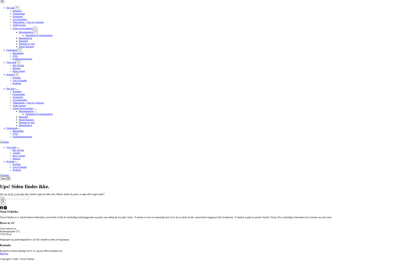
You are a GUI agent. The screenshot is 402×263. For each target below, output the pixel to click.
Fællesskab (11, 128)
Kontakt (10, 161)
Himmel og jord (27, 122)
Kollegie (17, 170)
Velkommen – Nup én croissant (28, 102)
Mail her (4, 253)
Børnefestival (25, 125)
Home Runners (26, 119)
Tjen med (11, 147)
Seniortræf (18, 97)
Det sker (10, 88)
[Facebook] (2, 208)
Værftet (16, 153)
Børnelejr (23, 117)
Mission (16, 158)
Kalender (17, 91)
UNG (15, 134)
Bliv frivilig (18, 150)
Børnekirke (18, 131)
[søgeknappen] (2, 202)
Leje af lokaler (20, 167)
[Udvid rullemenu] (17, 89)
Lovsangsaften (20, 100)
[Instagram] (5, 208)
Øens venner (19, 155)
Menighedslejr (26, 111)
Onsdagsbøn (19, 94)
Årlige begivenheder (23, 108)
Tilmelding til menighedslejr (39, 114)
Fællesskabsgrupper (22, 136)
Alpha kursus (19, 105)
